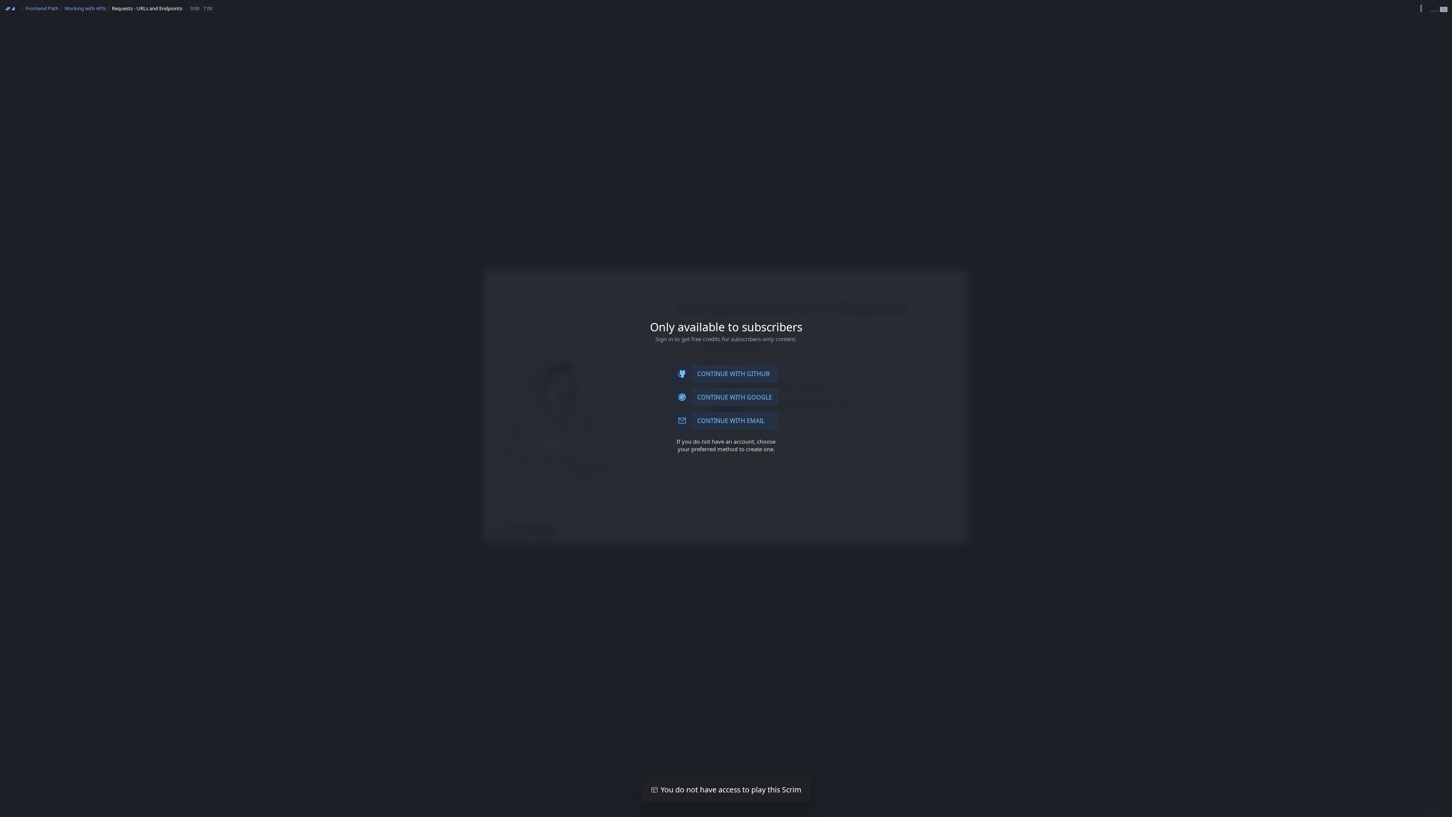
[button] (1424, 8)
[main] (726, 408)
